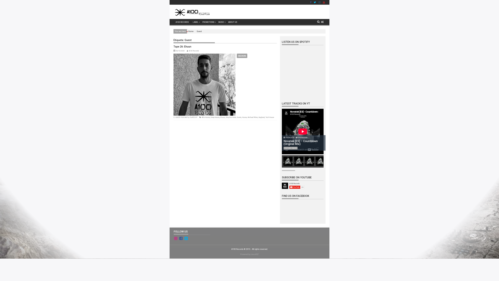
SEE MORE (242, 56)
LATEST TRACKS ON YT (296, 103)
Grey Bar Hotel (231, 117)
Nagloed (262, 117)
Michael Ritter (253, 117)
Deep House (215, 117)
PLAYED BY (193, 117)
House (244, 117)
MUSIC (221, 22)
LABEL (195, 22)
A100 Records (194, 51)
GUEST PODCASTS (182, 117)
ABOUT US (232, 22)
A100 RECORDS (182, 22)
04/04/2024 (290, 137)
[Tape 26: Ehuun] (204, 55)
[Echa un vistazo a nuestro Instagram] (175, 239)
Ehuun (222, 117)
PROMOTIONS (208, 22)
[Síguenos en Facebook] (181, 239)
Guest (239, 117)
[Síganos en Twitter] (186, 239)
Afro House (206, 117)
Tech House (269, 117)
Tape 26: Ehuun (182, 46)
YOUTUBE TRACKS (290, 148)
